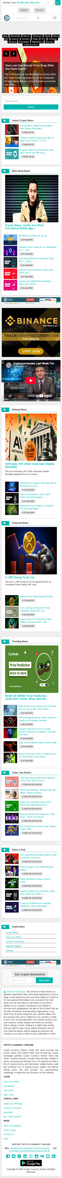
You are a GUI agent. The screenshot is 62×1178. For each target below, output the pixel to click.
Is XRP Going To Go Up (19, 577)
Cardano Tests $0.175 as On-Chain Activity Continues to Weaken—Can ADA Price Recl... (37, 732)
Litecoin (15, 39)
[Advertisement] (33, 28)
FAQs (6, 1139)
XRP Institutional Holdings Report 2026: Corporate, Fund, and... (38, 856)
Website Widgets (13, 946)
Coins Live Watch (14, 937)
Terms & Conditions (13, 1126)
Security (49, 42)
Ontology (53, 39)
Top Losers (9, 1090)
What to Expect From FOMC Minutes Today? (36, 868)
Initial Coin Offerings (13, 1104)
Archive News (12, 932)
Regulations (37, 42)
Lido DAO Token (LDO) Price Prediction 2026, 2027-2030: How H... (37, 779)
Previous (6, 54)
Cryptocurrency (31, 44)
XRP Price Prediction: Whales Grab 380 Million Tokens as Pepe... (38, 791)
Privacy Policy (10, 1130)
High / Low (8, 1094)
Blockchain (15, 36)
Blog (5, 36)
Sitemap (9, 950)
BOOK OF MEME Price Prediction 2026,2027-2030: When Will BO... (26, 697)
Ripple (47, 36)
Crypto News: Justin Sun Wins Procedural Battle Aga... (24, 226)
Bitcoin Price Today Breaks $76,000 (36, 596)
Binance (12, 42)
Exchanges (24, 42)
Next (14, 54)
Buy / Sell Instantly (12, 1116)
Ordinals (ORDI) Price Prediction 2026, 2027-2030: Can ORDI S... (37, 892)
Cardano (25, 39)
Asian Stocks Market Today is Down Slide (37, 742)
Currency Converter (15, 941)
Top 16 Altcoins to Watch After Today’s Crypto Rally (38, 827)
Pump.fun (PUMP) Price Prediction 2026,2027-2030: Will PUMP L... (35, 904)
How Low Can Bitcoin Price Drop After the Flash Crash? (29, 67)
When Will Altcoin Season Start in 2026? (35, 880)
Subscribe (44, 980)
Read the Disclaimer (16, 991)
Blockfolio (8, 1112)
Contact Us (9, 1134)
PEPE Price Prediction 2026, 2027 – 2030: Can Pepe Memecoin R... (36, 803)
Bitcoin (26, 36)
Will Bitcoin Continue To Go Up (33, 236)
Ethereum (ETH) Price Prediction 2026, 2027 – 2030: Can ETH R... (37, 815)
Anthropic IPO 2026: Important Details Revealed (30, 465)
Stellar (35, 39)
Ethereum (37, 36)
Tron (43, 39)
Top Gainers (9, 1086)
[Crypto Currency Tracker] (8, 18)
